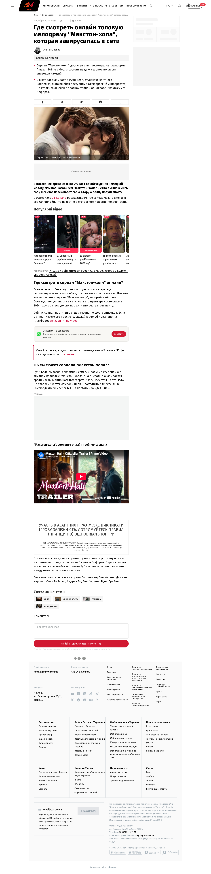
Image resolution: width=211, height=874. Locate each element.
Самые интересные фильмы (53, 772)
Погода (42, 747)
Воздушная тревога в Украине (89, 739)
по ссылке (67, 354)
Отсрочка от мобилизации (123, 746)
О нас (109, 667)
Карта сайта (161, 697)
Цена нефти (152, 726)
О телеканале (113, 685)
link (72, 693)
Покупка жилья (118, 776)
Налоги (150, 746)
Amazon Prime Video (64, 320)
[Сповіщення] (179, 6)
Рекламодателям (115, 695)
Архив (159, 692)
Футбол (150, 776)
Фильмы (82, 5)
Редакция (111, 672)
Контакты (160, 674)
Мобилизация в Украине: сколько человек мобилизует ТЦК (125, 754)
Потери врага (81, 755)
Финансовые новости (157, 734)
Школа (77, 779)
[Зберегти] (120, 102)
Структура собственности (163, 686)
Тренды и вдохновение (122, 780)
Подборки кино (136, 5)
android (117, 852)
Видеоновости (46, 739)
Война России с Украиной (89, 722)
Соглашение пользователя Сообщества (138, 697)
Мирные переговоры (85, 734)
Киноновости (51, 5)
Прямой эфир (46, 734)
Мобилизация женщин (121, 738)
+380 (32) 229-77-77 (127, 832)
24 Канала (59, 197)
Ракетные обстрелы (84, 726)
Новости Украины (48, 730)
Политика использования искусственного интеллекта (138, 677)
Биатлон (150, 784)
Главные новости (47, 726)
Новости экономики (158, 722)
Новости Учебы (83, 768)
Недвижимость (119, 768)
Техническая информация (162, 668)
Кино (36, 15)
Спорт (149, 768)
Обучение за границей (85, 792)
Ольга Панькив (51, 50)
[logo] (29, 6)
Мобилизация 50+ (119, 734)
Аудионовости (46, 743)
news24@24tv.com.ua (46, 671)
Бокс (148, 772)
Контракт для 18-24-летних (124, 742)
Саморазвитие (81, 788)
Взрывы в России (83, 750)
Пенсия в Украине (155, 750)
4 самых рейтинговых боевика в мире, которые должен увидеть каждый (81, 272)
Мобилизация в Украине (125, 722)
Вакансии (160, 679)
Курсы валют (152, 730)
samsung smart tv (170, 852)
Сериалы (68, 5)
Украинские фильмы (49, 776)
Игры (158, 702)
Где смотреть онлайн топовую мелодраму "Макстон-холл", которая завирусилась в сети (93, 15)
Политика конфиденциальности (141, 668)
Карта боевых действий (86, 730)
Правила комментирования (140, 705)
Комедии (43, 784)
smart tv (152, 852)
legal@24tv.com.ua (145, 835)
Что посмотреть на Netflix (106, 5)
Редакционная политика (114, 678)
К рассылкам (88, 811)
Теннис (149, 780)
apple (135, 852)
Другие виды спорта (156, 789)
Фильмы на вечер (48, 780)
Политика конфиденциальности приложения (141, 687)
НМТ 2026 (79, 784)
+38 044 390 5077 (80, 671)
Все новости (46, 722)
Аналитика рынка (119, 772)
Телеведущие (113, 690)
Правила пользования (117, 700)
